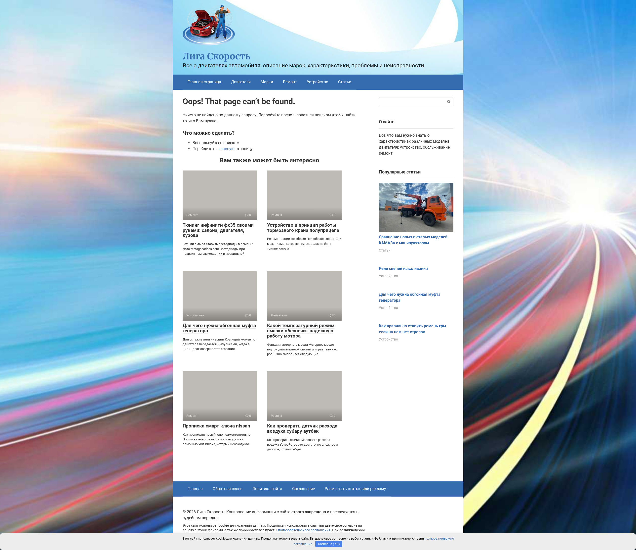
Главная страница (204, 82)
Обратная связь (227, 488)
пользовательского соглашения (304, 530)
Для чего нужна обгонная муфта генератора (219, 328)
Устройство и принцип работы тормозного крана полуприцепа (303, 227)
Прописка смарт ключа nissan (216, 426)
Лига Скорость (216, 56)
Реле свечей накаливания (403, 268)
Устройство (317, 82)
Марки (267, 82)
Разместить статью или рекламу (355, 488)
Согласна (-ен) (329, 544)
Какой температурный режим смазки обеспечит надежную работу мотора (300, 331)
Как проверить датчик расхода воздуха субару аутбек (302, 428)
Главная (195, 488)
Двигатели (241, 82)
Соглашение (303, 488)
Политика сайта (267, 488)
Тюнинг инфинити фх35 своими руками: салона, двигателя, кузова (218, 230)
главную (227, 148)
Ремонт (290, 82)
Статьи (344, 82)
